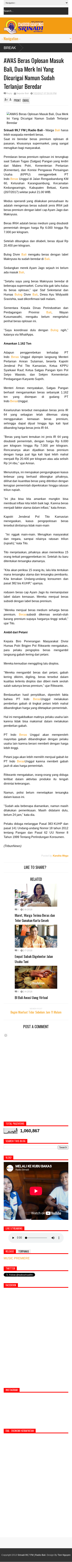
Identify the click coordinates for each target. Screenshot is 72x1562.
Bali (57, 130)
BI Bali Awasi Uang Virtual (31, 997)
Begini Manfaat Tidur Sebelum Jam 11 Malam (36, 1012)
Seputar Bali (22, 93)
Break (10, 48)
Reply (9, 93)
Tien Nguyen (64, 1555)
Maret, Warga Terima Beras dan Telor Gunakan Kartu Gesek (35, 918)
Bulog (18, 294)
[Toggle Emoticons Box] (6, 1035)
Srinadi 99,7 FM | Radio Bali (32, 1555)
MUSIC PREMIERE (17, 1258)
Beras (14, 178)
